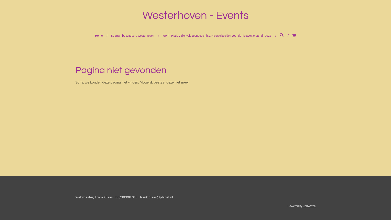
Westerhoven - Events (195, 15)
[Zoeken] (281, 35)
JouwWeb (309, 206)
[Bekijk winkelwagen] (294, 36)
